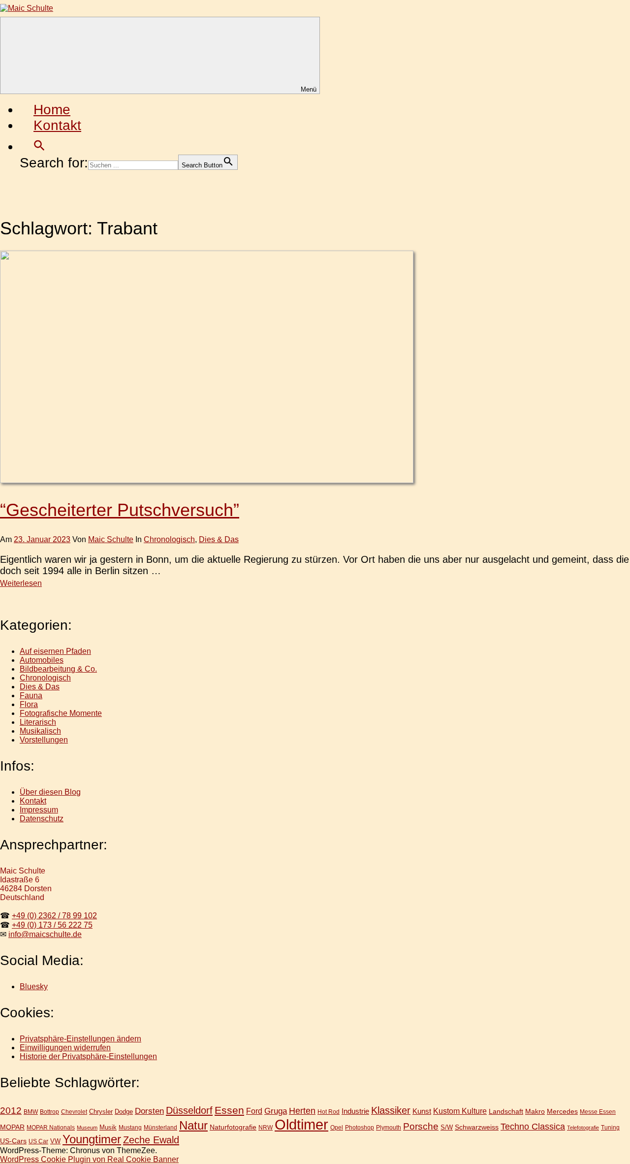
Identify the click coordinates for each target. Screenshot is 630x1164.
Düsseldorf (189, 1110)
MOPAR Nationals (51, 1127)
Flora (29, 704)
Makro (535, 1111)
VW (55, 1141)
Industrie (355, 1111)
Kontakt (57, 125)
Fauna (31, 695)
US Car (38, 1141)
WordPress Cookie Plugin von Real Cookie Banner (89, 1159)
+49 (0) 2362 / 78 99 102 (54, 915)
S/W (447, 1127)
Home (51, 109)
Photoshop (359, 1127)
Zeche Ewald (151, 1139)
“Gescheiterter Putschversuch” (119, 510)
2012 (11, 1110)
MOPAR (12, 1127)
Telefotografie (583, 1128)
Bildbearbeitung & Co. (58, 669)
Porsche (421, 1126)
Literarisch (38, 722)
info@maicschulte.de (45, 934)
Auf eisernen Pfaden (55, 651)
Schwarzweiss (477, 1127)
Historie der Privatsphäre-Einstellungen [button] (88, 1056)
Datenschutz (41, 818)
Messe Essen (598, 1111)
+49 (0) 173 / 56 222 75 (52, 925)
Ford (254, 1110)
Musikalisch (40, 731)
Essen (229, 1110)
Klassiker (390, 1110)
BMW (31, 1111)
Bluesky (34, 986)
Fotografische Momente (61, 713)
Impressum (39, 810)
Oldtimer (301, 1124)
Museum (87, 1128)
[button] (39, 146)
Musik (108, 1127)
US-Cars (13, 1141)
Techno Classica (533, 1127)
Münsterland (160, 1127)
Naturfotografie (233, 1127)
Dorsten (149, 1111)
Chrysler (101, 1111)
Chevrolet (74, 1111)
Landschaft (506, 1111)
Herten (302, 1111)
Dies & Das (219, 539)
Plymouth (388, 1127)
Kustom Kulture (460, 1111)
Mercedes (562, 1111)
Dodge (124, 1111)
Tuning (610, 1127)
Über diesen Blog (50, 792)
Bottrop (49, 1111)
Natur (193, 1125)
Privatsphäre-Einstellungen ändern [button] (80, 1039)
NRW (265, 1127)
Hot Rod (328, 1111)
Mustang (130, 1127)
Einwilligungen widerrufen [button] (65, 1047)
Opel (336, 1127)
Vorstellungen (44, 740)
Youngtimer (92, 1139)
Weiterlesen (21, 583)
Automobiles (41, 660)
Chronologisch (169, 539)
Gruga (275, 1111)
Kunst (421, 1111)
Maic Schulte (110, 539)
